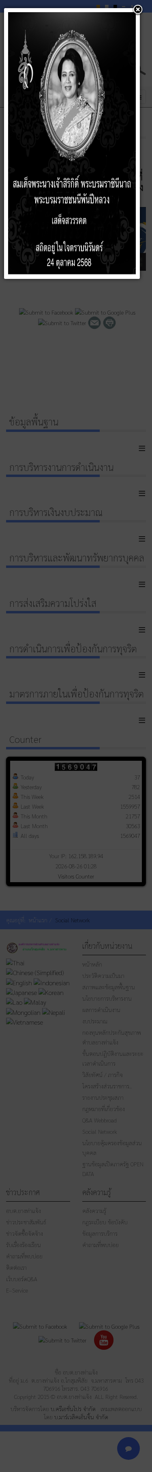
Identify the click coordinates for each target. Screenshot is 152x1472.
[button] (138, 10)
